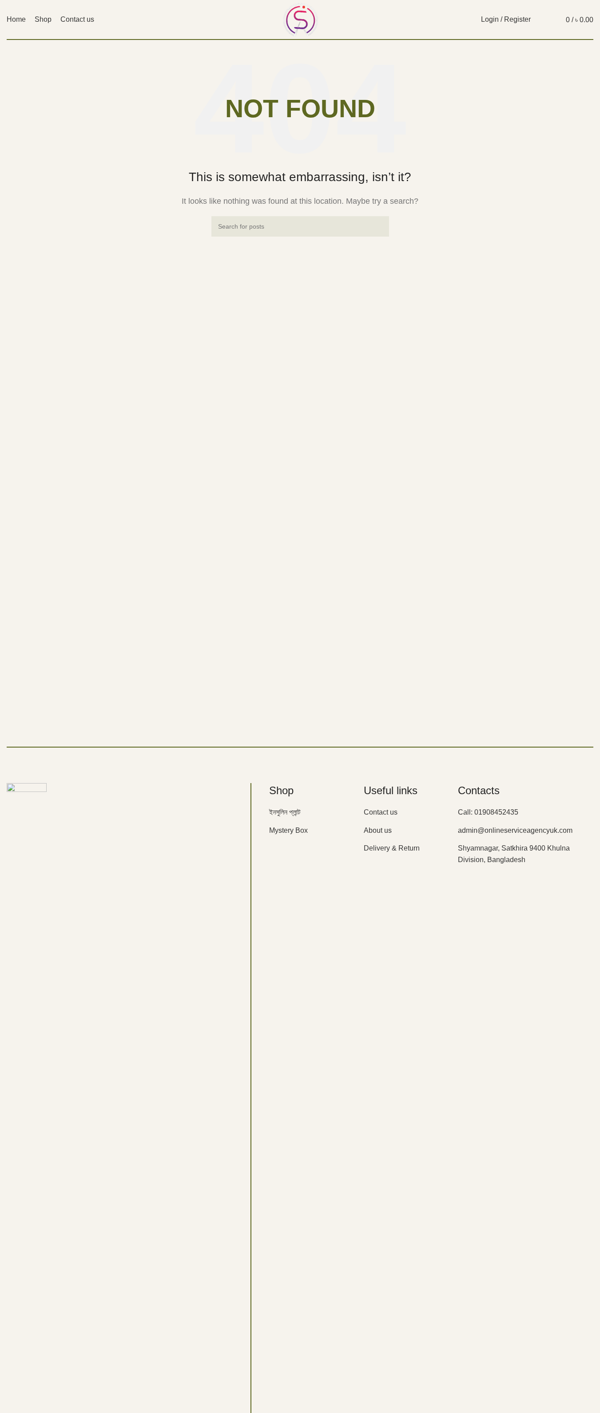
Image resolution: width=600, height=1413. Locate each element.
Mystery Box (288, 830)
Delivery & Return (392, 848)
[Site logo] (300, 19)
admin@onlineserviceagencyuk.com (515, 830)
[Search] (543, 19)
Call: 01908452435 (488, 812)
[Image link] (27, 1115)
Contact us (380, 812)
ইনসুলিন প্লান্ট (284, 812)
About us (378, 830)
